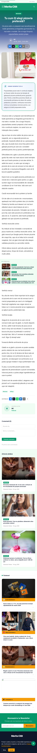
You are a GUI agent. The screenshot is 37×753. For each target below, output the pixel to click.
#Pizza (11, 391)
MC (15, 39)
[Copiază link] (27, 46)
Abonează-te (29, 726)
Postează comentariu (9, 439)
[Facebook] (10, 46)
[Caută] (34, 6)
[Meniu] (2, 6)
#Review (5, 391)
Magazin (18, 13)
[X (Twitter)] (13, 46)
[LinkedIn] (20, 46)
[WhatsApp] (16, 46)
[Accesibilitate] (33, 743)
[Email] (23, 46)
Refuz (4, 750)
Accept (11, 750)
